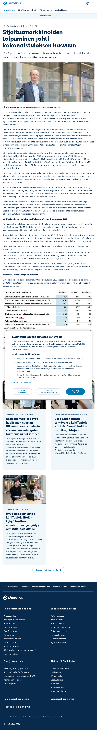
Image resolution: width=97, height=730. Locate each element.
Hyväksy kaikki (75, 391)
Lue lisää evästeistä (21, 382)
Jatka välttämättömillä (49, 391)
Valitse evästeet (22, 391)
